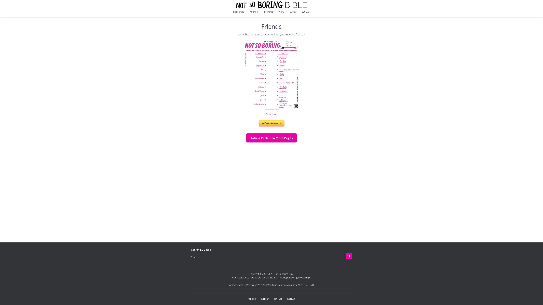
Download (271, 114)
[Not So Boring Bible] (271, 4)
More (281, 12)
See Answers (273, 123)
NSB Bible (252, 299)
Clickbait (291, 299)
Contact (306, 12)
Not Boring (238, 12)
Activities (254, 12)
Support (293, 12)
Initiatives (268, 12)
